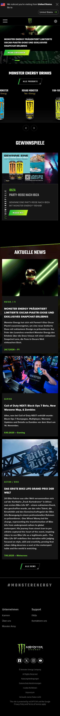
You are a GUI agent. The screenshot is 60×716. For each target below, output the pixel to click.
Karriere (6, 615)
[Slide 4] (45, 60)
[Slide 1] (24, 60)
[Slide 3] (38, 60)
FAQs (34, 615)
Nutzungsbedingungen (30, 679)
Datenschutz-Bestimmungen (30, 683)
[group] (30, 106)
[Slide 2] (31, 60)
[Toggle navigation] (5, 21)
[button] (26, 128)
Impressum (30, 692)
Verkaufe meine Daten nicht (30, 697)
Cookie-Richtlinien (30, 688)
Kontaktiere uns (39, 620)
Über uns (6, 620)
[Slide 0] (17, 60)
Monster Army (9, 626)
